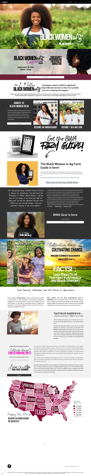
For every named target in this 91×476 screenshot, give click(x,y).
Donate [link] (75, 2)
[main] (9, 58)
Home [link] (70, 2)
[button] (89, 1)
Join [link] (86, 2)
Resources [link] (81, 2)
